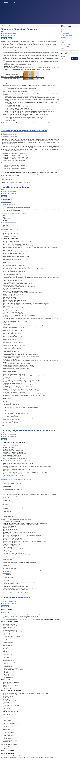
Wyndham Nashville (6, 202)
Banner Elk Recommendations (15, 597)
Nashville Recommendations (15, 187)
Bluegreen (4, 38)
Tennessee (4, 196)
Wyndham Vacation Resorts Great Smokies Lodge (13, 460)
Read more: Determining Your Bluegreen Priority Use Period (17, 182)
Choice (9, 38)
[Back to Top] (78, 757)
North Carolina (5, 606)
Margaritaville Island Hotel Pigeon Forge (10, 479)
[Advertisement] (40, 14)
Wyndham (63, 37)
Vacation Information (66, 44)
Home (62, 29)
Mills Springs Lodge (5, 514)
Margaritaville (65, 40)
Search (63, 56)
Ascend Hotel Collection (67, 35)
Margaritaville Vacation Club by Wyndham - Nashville (13, 213)
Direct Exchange (65, 33)
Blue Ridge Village (5, 612)
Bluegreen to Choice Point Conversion (19, 29)
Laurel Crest (4, 504)
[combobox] (66, 58)
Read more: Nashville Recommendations (12, 425)
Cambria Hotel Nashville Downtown (9, 229)
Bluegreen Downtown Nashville (8, 222)
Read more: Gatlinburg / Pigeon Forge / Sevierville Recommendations (19, 592)
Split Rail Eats (6, 573)
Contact (63, 48)
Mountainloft (4, 492)
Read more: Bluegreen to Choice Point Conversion (15, 126)
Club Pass (64, 39)
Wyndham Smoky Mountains (7, 445)
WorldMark (64, 42)
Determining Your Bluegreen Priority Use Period (24, 130)
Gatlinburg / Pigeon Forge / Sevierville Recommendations (29, 430)
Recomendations (65, 46)
